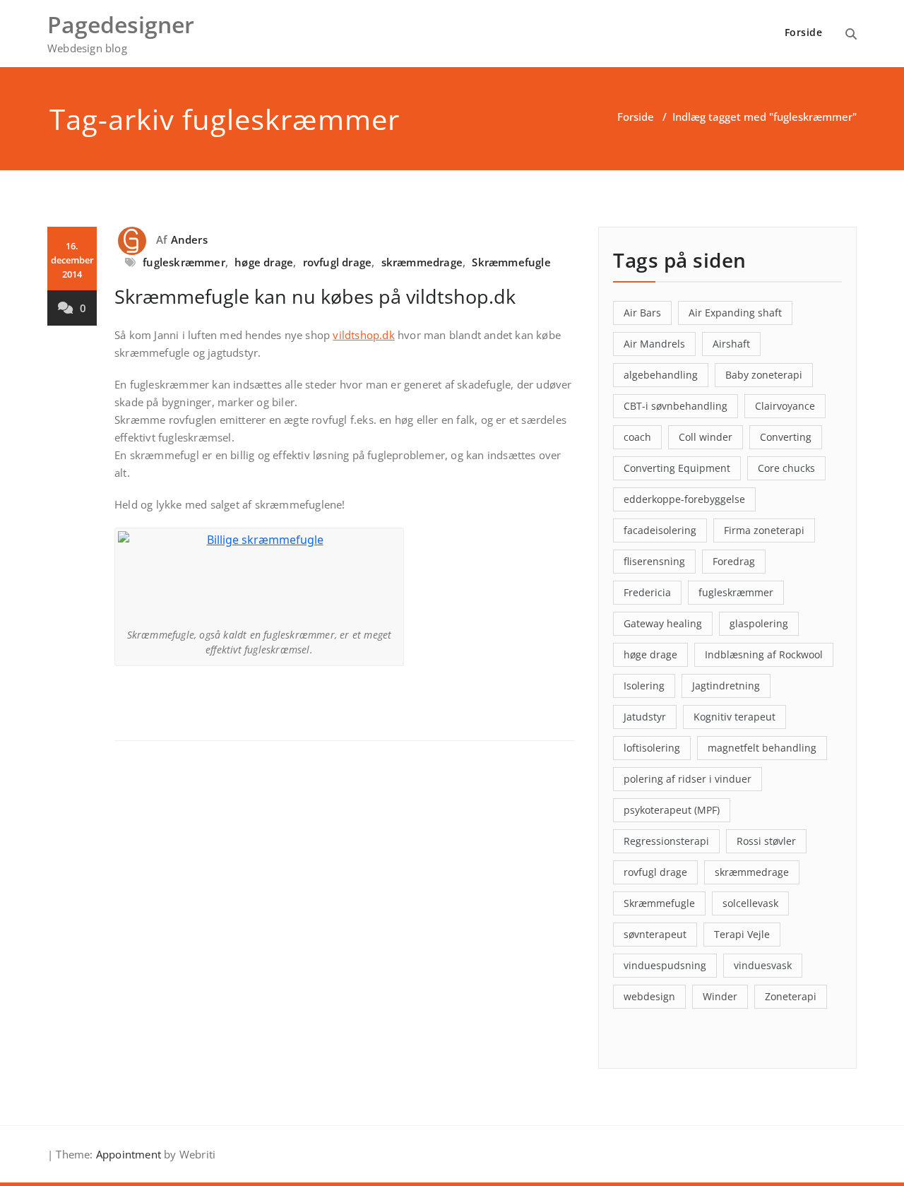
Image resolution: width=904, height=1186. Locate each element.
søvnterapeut (655, 934)
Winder (720, 996)
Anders (189, 239)
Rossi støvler (766, 841)
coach (637, 437)
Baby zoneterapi (763, 374)
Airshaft (731, 343)
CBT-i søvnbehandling (675, 406)
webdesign (649, 996)
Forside (804, 32)
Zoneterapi (790, 996)
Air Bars (642, 312)
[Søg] (851, 34)
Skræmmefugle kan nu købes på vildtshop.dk (315, 296)
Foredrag (734, 561)
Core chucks (786, 468)
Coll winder (705, 437)
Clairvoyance (785, 406)
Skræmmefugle (511, 262)
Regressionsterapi (666, 841)
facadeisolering (660, 530)
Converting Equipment (677, 468)
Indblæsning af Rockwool (764, 654)
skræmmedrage (422, 262)
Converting (785, 437)
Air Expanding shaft (735, 312)
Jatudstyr (645, 716)
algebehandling (661, 374)
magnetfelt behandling (762, 747)
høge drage (263, 262)
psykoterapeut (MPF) (672, 810)
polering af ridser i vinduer (687, 778)
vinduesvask (763, 965)
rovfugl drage (337, 262)
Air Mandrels (654, 343)
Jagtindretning (726, 685)
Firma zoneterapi (764, 530)
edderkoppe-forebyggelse (684, 499)
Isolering (644, 685)
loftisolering (652, 747)
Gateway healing (663, 623)
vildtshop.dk (363, 335)
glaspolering (759, 623)
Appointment (127, 1154)
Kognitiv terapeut (734, 716)
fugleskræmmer (184, 262)
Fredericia (647, 592)
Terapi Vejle (742, 934)
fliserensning (654, 561)
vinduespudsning (665, 965)
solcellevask (750, 903)
